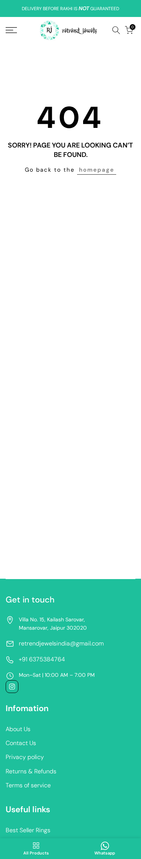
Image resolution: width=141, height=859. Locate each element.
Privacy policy (25, 757)
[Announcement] (70, 8)
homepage (96, 170)
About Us (18, 729)
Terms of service (28, 785)
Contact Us (21, 743)
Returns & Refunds (31, 771)
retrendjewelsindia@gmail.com (61, 643)
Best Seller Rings (28, 830)
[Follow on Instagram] (12, 686)
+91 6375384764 (42, 659)
